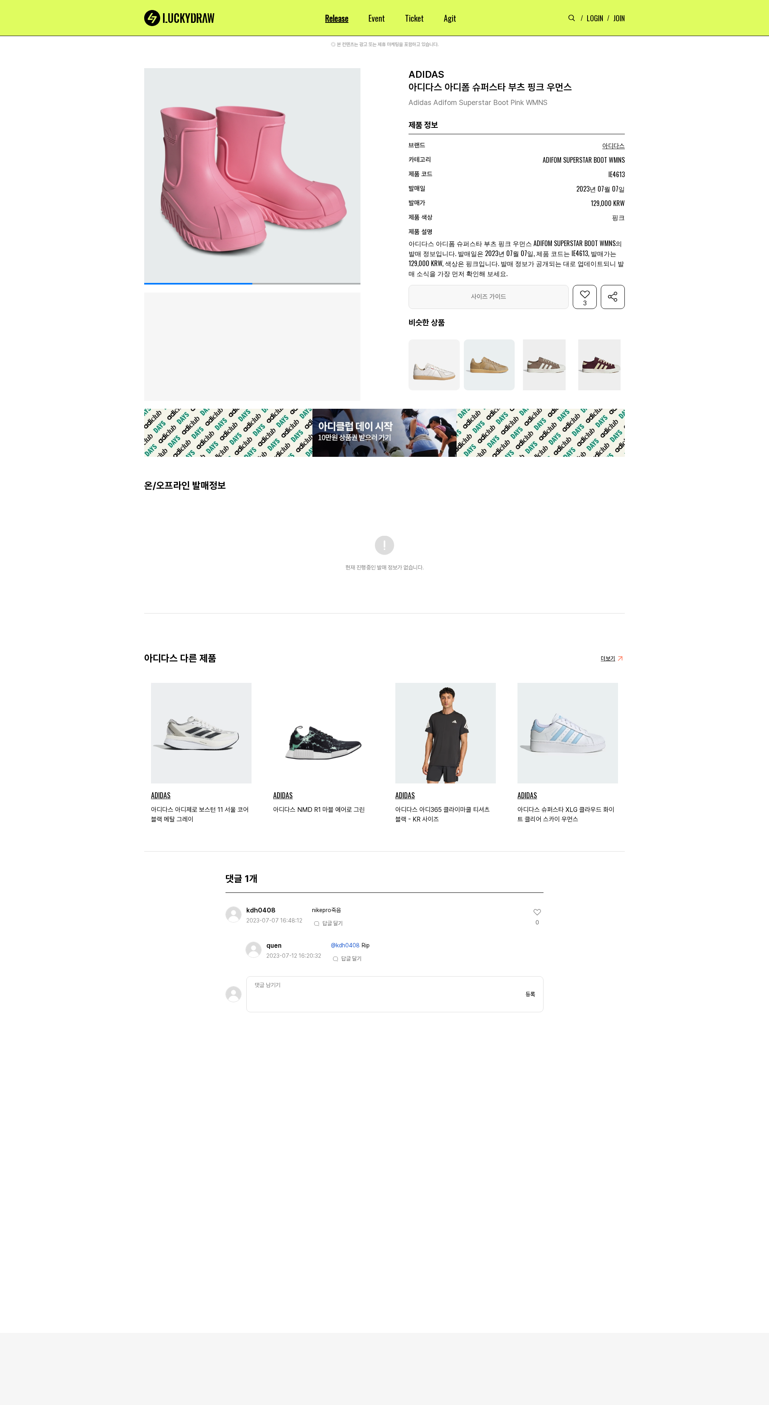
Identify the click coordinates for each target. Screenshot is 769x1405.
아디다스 (613, 146)
